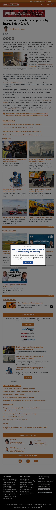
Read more (28, 262)
